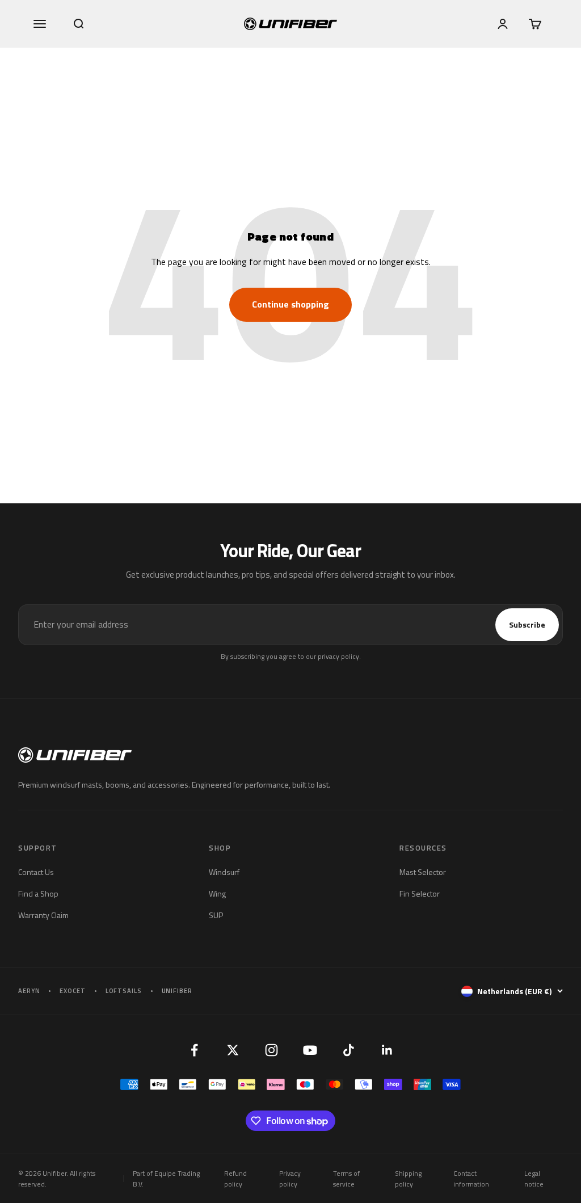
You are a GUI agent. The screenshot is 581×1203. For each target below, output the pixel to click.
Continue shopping (290, 304)
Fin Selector (419, 893)
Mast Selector (422, 872)
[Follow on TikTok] (348, 1050)
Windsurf (224, 872)
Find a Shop (38, 893)
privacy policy (338, 656)
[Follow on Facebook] (194, 1050)
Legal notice (534, 1178)
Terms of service (346, 1178)
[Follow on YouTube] (309, 1050)
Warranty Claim (43, 915)
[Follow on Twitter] (232, 1050)
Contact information (471, 1178)
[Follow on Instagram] (271, 1050)
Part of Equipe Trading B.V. (166, 1178)
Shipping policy (408, 1178)
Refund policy (235, 1178)
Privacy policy (290, 1178)
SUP (216, 915)
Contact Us (36, 872)
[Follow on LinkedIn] (386, 1050)
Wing (217, 893)
